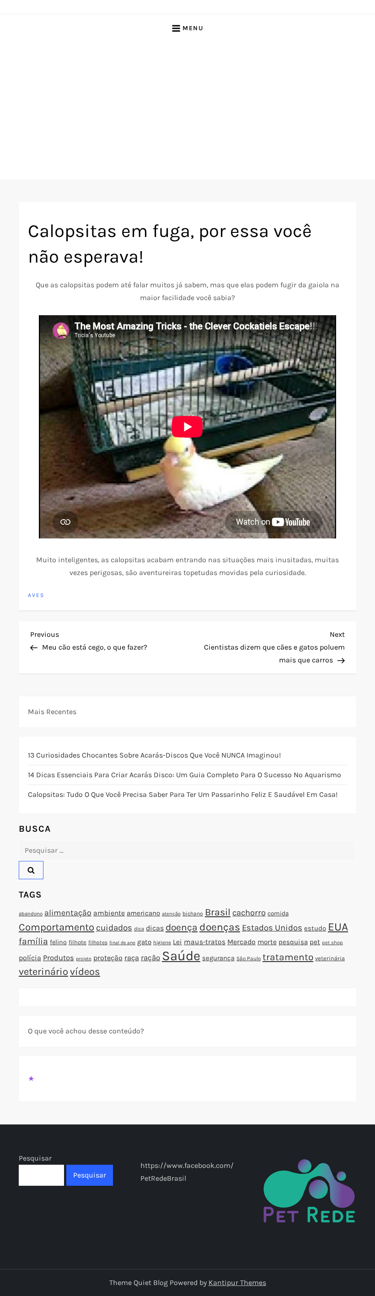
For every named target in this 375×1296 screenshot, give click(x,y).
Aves (36, 595)
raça (131, 957)
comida (278, 913)
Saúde (181, 955)
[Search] (31, 870)
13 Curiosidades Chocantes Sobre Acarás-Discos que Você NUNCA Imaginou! (154, 755)
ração (150, 957)
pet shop (332, 943)
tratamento (287, 957)
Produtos (58, 957)
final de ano (122, 943)
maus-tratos (204, 942)
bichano (192, 913)
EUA (338, 926)
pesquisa (293, 942)
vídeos (85, 972)
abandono (31, 913)
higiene (162, 942)
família (33, 941)
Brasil (217, 912)
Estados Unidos (272, 928)
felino (58, 942)
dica (139, 928)
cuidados (114, 928)
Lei (177, 942)
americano (143, 913)
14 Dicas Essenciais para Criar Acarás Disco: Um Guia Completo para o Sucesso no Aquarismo (184, 774)
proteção (108, 957)
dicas (155, 928)
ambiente (109, 913)
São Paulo (248, 958)
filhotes (97, 942)
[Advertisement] (187, 111)
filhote (77, 942)
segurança (218, 958)
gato (144, 942)
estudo (315, 928)
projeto (83, 959)
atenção (171, 914)
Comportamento (56, 927)
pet (315, 942)
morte (267, 942)
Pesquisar (35, 1158)
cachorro (249, 913)
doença (182, 927)
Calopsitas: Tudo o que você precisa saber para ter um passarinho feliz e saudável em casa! (183, 794)
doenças (219, 927)
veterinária (330, 958)
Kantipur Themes (237, 1282)
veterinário (43, 972)
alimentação (67, 912)
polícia (30, 957)
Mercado (241, 942)
